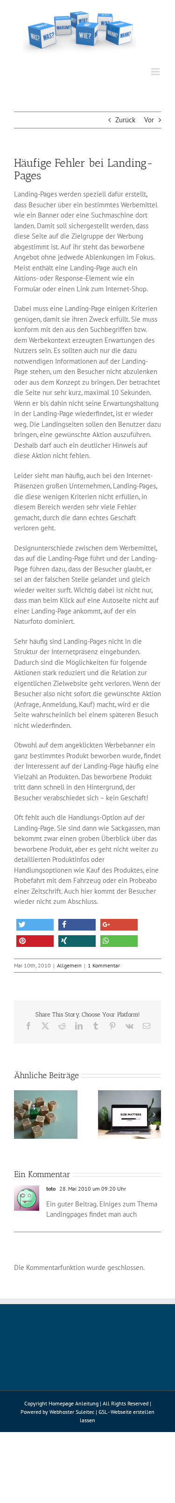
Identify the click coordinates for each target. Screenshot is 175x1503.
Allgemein (69, 965)
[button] (35, 925)
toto (51, 1188)
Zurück (125, 119)
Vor (149, 119)
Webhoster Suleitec (71, 1411)
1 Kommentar (104, 965)
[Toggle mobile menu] (156, 72)
